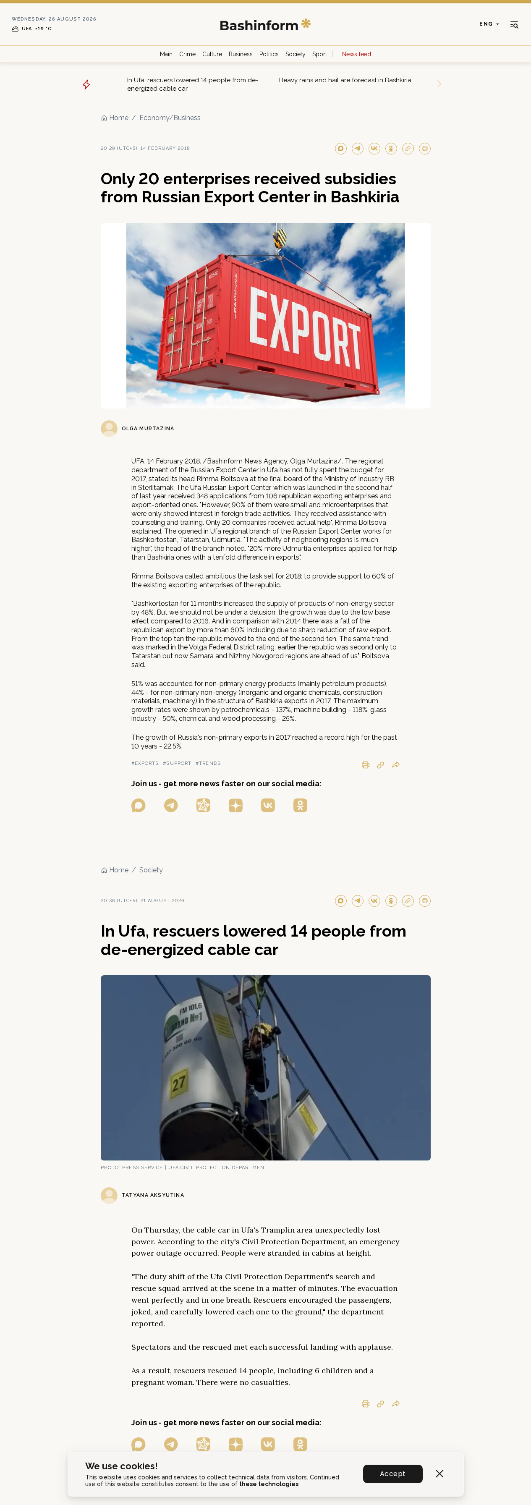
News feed (356, 54)
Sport (319, 54)
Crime (187, 54)
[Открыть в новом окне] (138, 805)
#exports (145, 763)
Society (295, 54)
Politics (269, 54)
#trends (208, 763)
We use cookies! (121, 1466)
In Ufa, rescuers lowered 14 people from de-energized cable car (192, 84)
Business (241, 54)
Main (166, 54)
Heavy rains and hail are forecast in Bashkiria (345, 80)
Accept (392, 1474)
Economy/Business (170, 118)
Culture (212, 54)
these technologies (268, 1484)
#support (177, 763)
